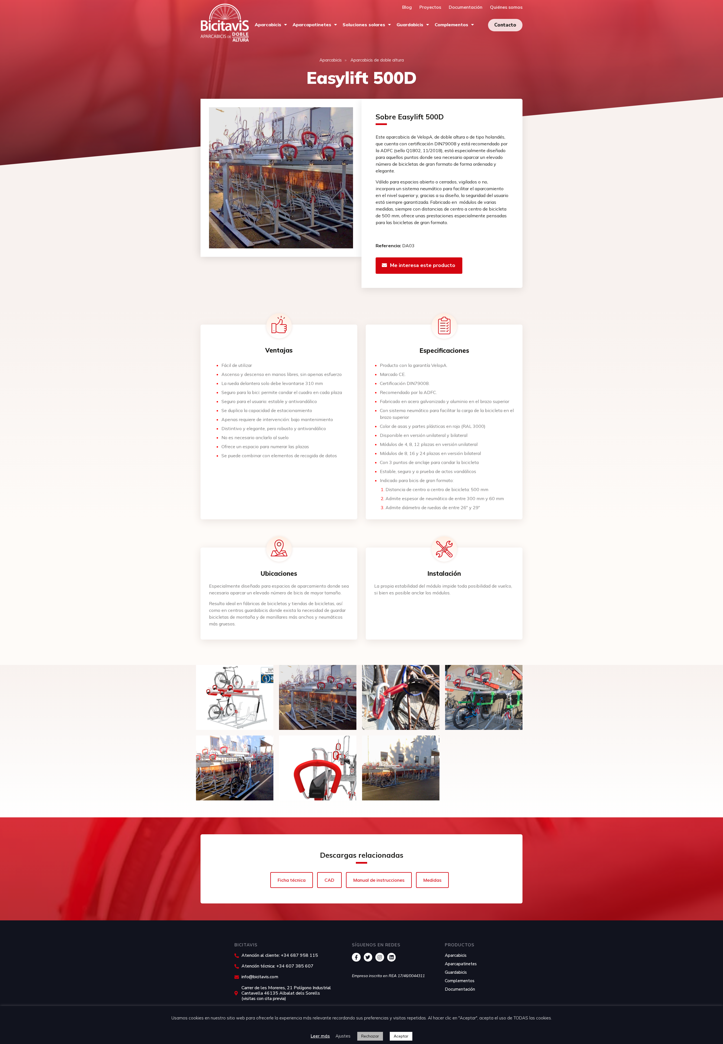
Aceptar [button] (401, 1036)
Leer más (320, 1036)
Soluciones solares (364, 24)
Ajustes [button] (343, 1036)
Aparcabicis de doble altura (377, 60)
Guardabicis (410, 24)
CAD (329, 880)
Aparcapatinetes (312, 24)
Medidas (432, 880)
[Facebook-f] (356, 957)
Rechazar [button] (370, 1036)
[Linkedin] (391, 957)
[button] (505, 25)
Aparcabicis (268, 24)
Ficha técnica (292, 880)
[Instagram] (379, 957)
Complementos (451, 24)
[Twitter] (368, 957)
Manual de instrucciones (378, 880)
